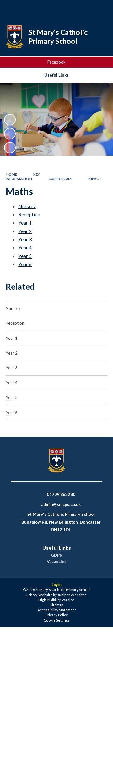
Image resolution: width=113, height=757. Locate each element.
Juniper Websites (72, 595)
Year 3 (25, 239)
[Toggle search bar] (68, 9)
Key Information (23, 176)
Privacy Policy (57, 615)
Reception (29, 214)
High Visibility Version (56, 600)
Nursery (27, 206)
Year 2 (25, 231)
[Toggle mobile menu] (100, 9)
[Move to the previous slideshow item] (9, 133)
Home (11, 174)
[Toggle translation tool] (84, 9)
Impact (95, 179)
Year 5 (25, 256)
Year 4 (25, 247)
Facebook (56, 62)
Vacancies (57, 561)
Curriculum (60, 179)
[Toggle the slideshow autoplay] (9, 119)
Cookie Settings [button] (57, 620)
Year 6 (25, 264)
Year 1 (25, 222)
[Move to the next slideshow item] (9, 147)
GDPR (56, 555)
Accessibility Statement (56, 610)
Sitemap (56, 605)
